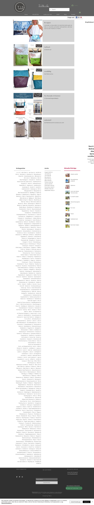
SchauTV (31, 447)
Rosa (39, 439)
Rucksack (37, 441)
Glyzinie (33, 280)
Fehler (24, 256)
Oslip (24, 406)
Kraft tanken (25, 337)
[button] (35, 14)
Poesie (32, 417)
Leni (31, 353)
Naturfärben (21, 386)
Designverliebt (36, 223)
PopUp (19, 419)
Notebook (30, 393)
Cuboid (21, 220)
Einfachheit (37, 236)
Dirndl (24, 229)
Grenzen (27, 286)
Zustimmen (86, 502)
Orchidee (23, 404)
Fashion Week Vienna (35, 254)
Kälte (39, 346)
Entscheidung (37, 242)
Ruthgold (38, 443)
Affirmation (38, 176)
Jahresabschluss (36, 318)
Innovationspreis (36, 315)
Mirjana (34, 375)
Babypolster (37, 190)
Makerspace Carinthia (22, 364)
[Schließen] (92, 502)
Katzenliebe (27, 326)
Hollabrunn (31, 306)
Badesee (19, 194)
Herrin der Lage (32, 300)
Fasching (38, 253)
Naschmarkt (37, 384)
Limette (19, 357)
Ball (24, 196)
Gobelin (38, 282)
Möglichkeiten (22, 384)
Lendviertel (25, 353)
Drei (25, 232)
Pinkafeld (24, 415)
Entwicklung (32, 243)
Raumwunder (29, 430)
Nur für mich (37, 393)
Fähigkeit (32, 269)
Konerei (19, 333)
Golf (19, 284)
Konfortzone (26, 333)
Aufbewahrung (37, 183)
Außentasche (25, 189)
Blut (25, 203)
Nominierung (22, 393)
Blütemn (38, 203)
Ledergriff (25, 351)
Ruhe (25, 443)
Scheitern (38, 447)
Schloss (38, 448)
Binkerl (31, 199)
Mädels (30, 382)
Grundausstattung (36, 286)
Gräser (23, 287)
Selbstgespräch (28, 456)
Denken (38, 221)
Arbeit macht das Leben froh (24, 181)
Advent (20, 176)
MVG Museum (32, 362)
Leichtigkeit (37, 351)
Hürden (34, 309)
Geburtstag (24, 273)
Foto (31, 262)
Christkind (28, 212)
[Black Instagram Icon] (79, 17)
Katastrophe (37, 324)
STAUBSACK (26, 445)
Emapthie (32, 240)
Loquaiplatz (20, 359)
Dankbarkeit (19, 221)
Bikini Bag (38, 198)
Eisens (39, 238)
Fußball (25, 269)
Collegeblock (29, 216)
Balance (19, 196)
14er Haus (32, 172)
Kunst (39, 342)
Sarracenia (24, 447)
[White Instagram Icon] (22, 477)
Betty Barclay (24, 198)
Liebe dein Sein (36, 355)
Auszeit (32, 187)
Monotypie (38, 379)
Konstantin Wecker (36, 333)
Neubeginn (32, 388)
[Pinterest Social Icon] (81, 17)
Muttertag (19, 382)
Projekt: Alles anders (29, 421)
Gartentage (28, 271)
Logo (39, 357)
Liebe (29, 355)
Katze (21, 326)
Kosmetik (38, 335)
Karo (39, 322)
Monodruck (30, 379)
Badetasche (26, 194)
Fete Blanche (26, 258)
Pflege (39, 412)
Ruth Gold (31, 443)
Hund (25, 309)
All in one (27, 178)
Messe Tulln (23, 372)
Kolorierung (22, 331)
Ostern (29, 406)
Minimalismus (27, 375)
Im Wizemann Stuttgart (23, 313)
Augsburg (30, 185)
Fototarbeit (20, 264)
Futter (20, 269)
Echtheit (31, 234)
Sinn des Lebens (22, 461)
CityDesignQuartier (21, 214)
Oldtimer (38, 399)
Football (38, 260)
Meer (39, 366)
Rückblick (18, 445)
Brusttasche (22, 209)
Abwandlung (37, 174)
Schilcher (25, 448)
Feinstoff (30, 256)
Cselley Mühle (37, 218)
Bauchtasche (30, 196)
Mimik (39, 372)
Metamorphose (31, 372)
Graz (22, 286)
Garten (22, 271)
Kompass (38, 331)
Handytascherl (37, 295)
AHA (17, 174)
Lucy (27, 359)
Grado (24, 284)
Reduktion (38, 432)
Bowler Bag (22, 207)
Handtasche (31, 293)
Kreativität (23, 339)
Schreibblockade (22, 452)
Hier (17, 304)
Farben (20, 251)
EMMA (25, 234)
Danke (26, 221)
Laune (24, 350)
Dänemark (19, 234)
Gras (34, 284)
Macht (39, 362)
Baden (38, 192)
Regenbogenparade (30, 434)
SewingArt (23, 459)
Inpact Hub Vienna (29, 317)
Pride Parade (37, 419)
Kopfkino (31, 335)
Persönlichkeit (27, 412)
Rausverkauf (37, 430)
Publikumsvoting (36, 423)
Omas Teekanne (36, 401)
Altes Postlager (24, 179)
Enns (30, 242)
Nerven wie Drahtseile (22, 388)
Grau (39, 284)
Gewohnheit (26, 278)
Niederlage (27, 392)
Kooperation (24, 335)
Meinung (38, 368)
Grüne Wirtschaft (36, 287)
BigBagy (31, 198)
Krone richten (32, 340)
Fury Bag (38, 267)
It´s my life (28, 318)
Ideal (26, 311)
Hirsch (18, 306)
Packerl (25, 408)
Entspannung (24, 243)
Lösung (24, 361)
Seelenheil (30, 454)
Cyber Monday (37, 220)
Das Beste (32, 221)
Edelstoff (38, 234)
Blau (28, 201)
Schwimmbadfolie (21, 454)
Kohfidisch (37, 329)
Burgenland (25, 210)
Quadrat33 (21, 426)
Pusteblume (29, 425)
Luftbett (32, 359)
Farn (33, 253)
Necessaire (37, 386)
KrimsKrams (37, 339)
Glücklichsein (23, 282)
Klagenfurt (30, 328)
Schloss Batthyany (24, 450)
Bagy (39, 194)
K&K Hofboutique (21, 322)
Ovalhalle (19, 408)
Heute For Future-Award (23, 302)
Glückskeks (31, 282)
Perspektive (37, 410)
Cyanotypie (28, 220)
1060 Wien (24, 172)
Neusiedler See (30, 390)
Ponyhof (38, 417)
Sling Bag (31, 461)
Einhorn (24, 238)
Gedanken (31, 273)
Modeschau (19, 377)
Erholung (25, 245)
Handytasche (28, 295)
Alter (39, 178)
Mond (24, 379)
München (30, 384)
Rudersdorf (19, 443)
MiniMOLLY (37, 373)
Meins (33, 368)
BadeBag (33, 192)
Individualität (27, 315)
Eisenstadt (24, 240)
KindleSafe (23, 328)
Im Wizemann (37, 311)
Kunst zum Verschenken (34, 344)
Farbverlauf (26, 253)
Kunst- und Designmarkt (25, 346)
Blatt (23, 201)
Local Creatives (32, 357)
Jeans (34, 320)
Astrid (30, 183)
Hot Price (19, 309)
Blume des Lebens (36, 201)
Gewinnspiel (37, 276)
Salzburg (38, 445)
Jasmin (29, 320)
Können (19, 348)
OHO (35, 395)
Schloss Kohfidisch (35, 450)
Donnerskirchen (36, 231)
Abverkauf (30, 174)
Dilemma (33, 227)
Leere (31, 351)
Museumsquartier (32, 381)
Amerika (38, 179)
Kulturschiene (32, 342)
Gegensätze (21, 275)
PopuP (25, 419)
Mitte (39, 375)
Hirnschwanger (37, 304)
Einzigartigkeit (32, 238)
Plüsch (18, 417)
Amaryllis (32, 179)
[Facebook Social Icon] (76, 17)
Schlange (32, 448)
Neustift (38, 390)
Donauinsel (18, 231)
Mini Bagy (24, 373)
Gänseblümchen (26, 291)
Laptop (38, 348)
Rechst (24, 432)
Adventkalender (29, 176)
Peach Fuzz (29, 410)
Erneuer (31, 245)
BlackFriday (37, 199)
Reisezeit (26, 436)
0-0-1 (18, 172)
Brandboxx (30, 207)
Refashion (21, 434)
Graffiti (29, 284)
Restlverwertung (26, 437)
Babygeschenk (28, 190)
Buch (29, 209)
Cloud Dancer (32, 214)
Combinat (37, 216)
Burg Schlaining (36, 209)
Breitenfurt (38, 207)
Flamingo (20, 260)
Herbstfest (38, 298)
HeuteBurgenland (36, 302)
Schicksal (19, 448)
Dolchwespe (30, 229)
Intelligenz (38, 317)
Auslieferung (37, 185)
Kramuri (32, 337)
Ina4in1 (20, 315)
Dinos (39, 227)
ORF (39, 395)
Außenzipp (33, 189)
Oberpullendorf (29, 397)
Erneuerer (38, 245)
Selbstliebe (37, 456)
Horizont (31, 307)
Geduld (38, 273)
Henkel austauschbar (35, 296)
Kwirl (34, 346)
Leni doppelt (37, 353)
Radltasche (25, 428)
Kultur (39, 340)
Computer (21, 218)
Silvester (30, 459)
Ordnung (29, 404)
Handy (38, 293)
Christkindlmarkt (36, 212)
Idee (30, 311)
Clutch (38, 214)
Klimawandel (24, 329)
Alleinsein (33, 178)
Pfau (34, 412)
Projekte (38, 421)
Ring (34, 439)
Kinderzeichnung (36, 326)
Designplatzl (27, 223)
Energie (25, 242)
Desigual (21, 225)
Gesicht (24, 276)
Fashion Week (25, 254)
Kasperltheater (28, 324)
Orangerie (38, 403)
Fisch (32, 258)
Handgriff (24, 293)
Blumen (20, 203)
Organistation (37, 404)
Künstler (25, 348)
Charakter (38, 210)
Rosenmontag (20, 441)
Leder (19, 351)
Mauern (33, 366)
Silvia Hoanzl (37, 459)
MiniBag (31, 373)
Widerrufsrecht (77, 485)
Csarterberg (28, 218)
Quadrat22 (37, 425)
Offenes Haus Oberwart (28, 399)
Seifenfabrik (37, 454)
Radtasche (33, 428)
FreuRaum (38, 264)
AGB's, (68, 485)
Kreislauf (29, 339)
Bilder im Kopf (24, 199)
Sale (32, 445)
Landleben (32, 348)
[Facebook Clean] (16, 477)
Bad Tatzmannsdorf (23, 192)
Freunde (24, 265)
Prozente (28, 423)
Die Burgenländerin (35, 225)
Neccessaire (29, 386)
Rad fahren (37, 426)
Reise (39, 434)
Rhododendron (36, 437)
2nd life (38, 172)
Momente (38, 377)
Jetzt (39, 320)
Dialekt (27, 225)
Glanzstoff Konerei (36, 278)
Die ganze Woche (25, 227)
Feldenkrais (37, 256)
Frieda (39, 265)
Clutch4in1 (21, 216)
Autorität (38, 187)
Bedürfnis (38, 196)
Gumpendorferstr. (36, 289)
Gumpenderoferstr (25, 289)
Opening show (23, 403)
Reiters (32, 436)
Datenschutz (71, 485)
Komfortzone (30, 331)
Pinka (18, 415)
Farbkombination (29, 251)
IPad (39, 309)
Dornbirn (20, 232)
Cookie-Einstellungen (76, 502)
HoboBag (24, 306)
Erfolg (39, 243)
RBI (26, 426)
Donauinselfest (27, 231)
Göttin (34, 291)
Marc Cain (38, 364)
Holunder (38, 306)
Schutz (29, 452)
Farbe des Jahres (36, 249)
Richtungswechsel (27, 439)
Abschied (23, 174)
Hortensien (38, 307)
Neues (38, 388)
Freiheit (31, 264)
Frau (26, 264)
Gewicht (30, 276)
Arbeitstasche (37, 181)
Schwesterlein (37, 452)
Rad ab (31, 426)
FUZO (23, 249)
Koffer (31, 329)
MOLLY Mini (37, 361)
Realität (18, 432)
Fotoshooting (37, 262)
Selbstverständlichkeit (35, 458)
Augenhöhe (22, 185)
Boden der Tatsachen (28, 205)
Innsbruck (20, 317)
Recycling (31, 432)
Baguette (33, 194)
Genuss (18, 276)
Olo (29, 401)
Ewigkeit (33, 247)
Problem (20, 421)
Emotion (38, 240)
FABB (39, 247)
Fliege (33, 260)
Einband (30, 236)
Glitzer (28, 280)
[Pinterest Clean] (19, 477)
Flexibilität (26, 260)
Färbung (38, 269)
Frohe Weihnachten (23, 267)
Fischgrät (38, 258)
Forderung (25, 262)
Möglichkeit (37, 382)
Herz (39, 300)
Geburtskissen (37, 271)
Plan (29, 415)
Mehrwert (19, 368)
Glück (39, 280)
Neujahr (22, 390)
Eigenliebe (24, 236)
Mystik (25, 382)
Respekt (38, 436)
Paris (24, 410)
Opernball (31, 403)
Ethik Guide (19, 247)
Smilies (38, 463)
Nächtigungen (28, 395)
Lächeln (38, 359)
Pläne (39, 415)
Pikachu (30, 414)
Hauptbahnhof (24, 296)
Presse (30, 419)
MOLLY (30, 361)
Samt (18, 447)
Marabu (31, 364)
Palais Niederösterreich (35, 408)
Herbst (23, 298)
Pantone (18, 410)
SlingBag (38, 461)
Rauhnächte (20, 430)
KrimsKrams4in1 (22, 340)
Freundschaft (32, 265)
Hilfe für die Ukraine (26, 304)
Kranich (38, 337)
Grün (29, 287)
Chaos (32, 210)
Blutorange (31, 203)
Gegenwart (29, 275)
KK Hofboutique (32, 322)
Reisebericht (19, 436)
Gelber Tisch (37, 275)
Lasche (19, 350)
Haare (39, 291)
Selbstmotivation (23, 458)
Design (20, 223)
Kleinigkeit (38, 328)
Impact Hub (33, 313)
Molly (32, 377)
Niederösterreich (36, 392)
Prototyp (21, 423)
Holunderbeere (23, 307)
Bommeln (38, 205)
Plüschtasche (25, 417)
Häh (29, 309)
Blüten (19, 205)
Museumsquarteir (21, 381)
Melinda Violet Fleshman (24, 370)
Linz (25, 357)
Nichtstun (20, 392)
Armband (24, 183)
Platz (34, 415)
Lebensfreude (37, 350)
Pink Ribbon (37, 414)
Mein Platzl (26, 368)
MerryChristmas (36, 370)
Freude (18, 265)
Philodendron (23, 414)
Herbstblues (30, 298)
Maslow (27, 366)
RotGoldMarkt (29, 441)
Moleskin (26, 377)
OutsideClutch (37, 406)
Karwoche (20, 324)
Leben (30, 350)
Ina (39, 313)
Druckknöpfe (31, 232)
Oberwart (38, 397)
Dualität (38, 232)
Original (19, 406)
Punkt (23, 425)
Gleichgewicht (21, 280)
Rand (39, 428)
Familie (28, 249)
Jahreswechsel (21, 320)
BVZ (39, 189)
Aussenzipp (25, 187)
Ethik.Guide (26, 247)
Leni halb (24, 355)
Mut (39, 381)
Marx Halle (21, 366)
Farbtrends (38, 251)
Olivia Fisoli (23, 401)
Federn (19, 256)
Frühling (32, 267)
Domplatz (38, 229)
